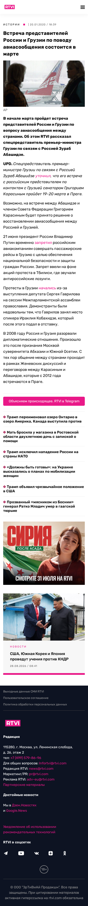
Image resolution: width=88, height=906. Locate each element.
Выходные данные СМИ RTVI (23, 691)
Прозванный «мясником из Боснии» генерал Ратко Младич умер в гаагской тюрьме (39, 506)
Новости (18, 646)
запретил (43, 242)
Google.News (16, 810)
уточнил (43, 175)
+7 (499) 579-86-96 (25, 758)
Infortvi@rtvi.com (52, 763)
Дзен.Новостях (24, 805)
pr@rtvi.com (38, 774)
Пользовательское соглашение (25, 698)
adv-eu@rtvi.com (40, 779)
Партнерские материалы (24, 785)
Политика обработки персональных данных (35, 704)
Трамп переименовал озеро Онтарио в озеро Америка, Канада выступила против (42, 419)
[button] (83, 7)
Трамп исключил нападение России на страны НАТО (40, 454)
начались (47, 288)
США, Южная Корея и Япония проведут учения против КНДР (39, 656)
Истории (11, 24)
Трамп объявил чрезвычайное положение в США (43, 489)
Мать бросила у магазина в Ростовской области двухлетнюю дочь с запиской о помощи (41, 436)
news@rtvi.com (41, 769)
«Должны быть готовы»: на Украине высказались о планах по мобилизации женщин (39, 471)
